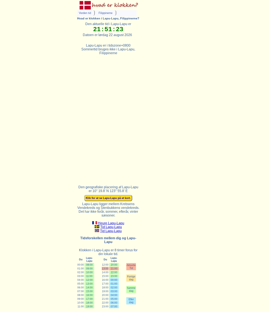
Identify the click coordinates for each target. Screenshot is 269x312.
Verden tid (85, 13)
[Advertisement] (108, 118)
